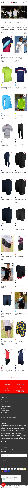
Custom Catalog (5, 410)
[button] (12, 16)
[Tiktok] (7, 441)
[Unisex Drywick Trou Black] (21, 159)
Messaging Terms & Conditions (8, 417)
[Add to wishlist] (11, 37)
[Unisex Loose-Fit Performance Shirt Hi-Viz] (21, 102)
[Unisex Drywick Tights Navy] (7, 159)
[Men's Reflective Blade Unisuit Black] (7, 272)
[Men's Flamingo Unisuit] (21, 243)
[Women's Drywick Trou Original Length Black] (21, 215)
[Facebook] (1, 441)
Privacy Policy (4, 412)
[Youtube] (3, 441)
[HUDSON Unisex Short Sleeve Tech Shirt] (7, 131)
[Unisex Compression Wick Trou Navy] (7, 215)
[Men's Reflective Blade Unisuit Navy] (21, 357)
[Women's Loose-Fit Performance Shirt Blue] (7, 102)
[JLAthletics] (14, 2)
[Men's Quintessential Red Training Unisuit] (7, 357)
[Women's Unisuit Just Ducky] (21, 300)
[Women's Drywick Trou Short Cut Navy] (7, 329)
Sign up (4, 460)
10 (14, 377)
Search (2, 399)
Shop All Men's (4, 402)
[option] (14, 12)
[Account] (23, 2)
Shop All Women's (5, 404)
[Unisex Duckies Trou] (21, 329)
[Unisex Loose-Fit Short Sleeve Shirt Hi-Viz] (7, 74)
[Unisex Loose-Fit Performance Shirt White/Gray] (21, 44)
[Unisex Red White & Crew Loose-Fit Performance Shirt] (21, 74)
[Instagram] (5, 441)
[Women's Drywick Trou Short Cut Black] (7, 243)
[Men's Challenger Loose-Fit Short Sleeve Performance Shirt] (7, 44)
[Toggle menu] (1, 2)
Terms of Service (5, 415)
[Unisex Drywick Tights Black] (21, 131)
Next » (18, 377)
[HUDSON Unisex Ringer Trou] (21, 272)
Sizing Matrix (4, 408)
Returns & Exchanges (6, 406)
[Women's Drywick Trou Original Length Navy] (7, 300)
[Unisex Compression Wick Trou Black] (21, 186)
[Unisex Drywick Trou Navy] (7, 186)
